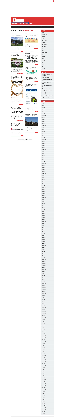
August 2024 (43, 151)
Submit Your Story (34, 26)
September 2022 (44, 197)
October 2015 (43, 363)
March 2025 (43, 137)
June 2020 (43, 251)
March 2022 (43, 209)
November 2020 (44, 241)
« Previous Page (19, 139)
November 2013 (44, 409)
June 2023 (43, 179)
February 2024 (44, 163)
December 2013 (44, 407)
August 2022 (43, 199)
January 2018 (43, 309)
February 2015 (44, 379)
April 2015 (43, 375)
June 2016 (43, 347)
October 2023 (43, 171)
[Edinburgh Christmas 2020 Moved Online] (31, 125)
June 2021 (43, 227)
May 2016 (43, 349)
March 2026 (43, 113)
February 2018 (44, 307)
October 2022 (43, 195)
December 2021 (44, 215)
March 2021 (43, 233)
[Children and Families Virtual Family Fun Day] (31, 42)
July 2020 (43, 249)
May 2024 (43, 157)
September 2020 (44, 245)
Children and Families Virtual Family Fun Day (31, 35)
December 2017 (44, 311)
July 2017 (43, 321)
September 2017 (44, 317)
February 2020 (44, 259)
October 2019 (43, 267)
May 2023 (43, 181)
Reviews (43, 54)
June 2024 (43, 155)
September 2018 (44, 293)
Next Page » (30, 139)
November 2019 (44, 265)
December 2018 (44, 287)
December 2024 (44, 143)
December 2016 (44, 335)
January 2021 (43, 237)
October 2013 (43, 411)
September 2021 (44, 221)
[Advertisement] (32, 10)
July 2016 (43, 345)
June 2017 (43, 323)
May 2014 (43, 397)
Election (43, 38)
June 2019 (43, 275)
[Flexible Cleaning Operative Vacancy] (17, 113)
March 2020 (43, 257)
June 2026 (43, 107)
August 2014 (43, 391)
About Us (16, 26)
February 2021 (44, 235)
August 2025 (43, 127)
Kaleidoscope (43, 42)
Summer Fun (43, 58)
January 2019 (43, 285)
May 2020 (43, 253)
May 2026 (43, 109)
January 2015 (43, 381)
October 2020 (43, 243)
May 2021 (43, 229)
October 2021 (43, 219)
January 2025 (43, 141)
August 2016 (43, 343)
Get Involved (41, 26)
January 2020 (43, 261)
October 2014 (43, 387)
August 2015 (43, 367)
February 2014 (44, 403)
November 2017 (44, 313)
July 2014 (43, 393)
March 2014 (43, 401)
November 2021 (44, 217)
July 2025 (43, 129)
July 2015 (43, 369)
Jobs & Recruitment (20, 120)
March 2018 (43, 305)
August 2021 (43, 223)
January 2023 (43, 189)
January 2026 (43, 117)
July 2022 (43, 201)
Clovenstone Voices (44, 34)
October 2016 (43, 339)
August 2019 (43, 271)
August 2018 (43, 295)
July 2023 (43, 177)
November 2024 (44, 145)
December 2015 (44, 359)
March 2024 (43, 161)
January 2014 (43, 405)
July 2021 (43, 225)
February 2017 (44, 331)
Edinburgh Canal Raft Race (45, 77)
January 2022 (43, 213)
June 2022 (43, 203)
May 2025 (43, 133)
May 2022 (43, 205)
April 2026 (43, 111)
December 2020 (44, 239)
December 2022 (44, 191)
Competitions (43, 36)
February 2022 (44, 211)
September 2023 (44, 173)
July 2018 (43, 297)
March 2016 (43, 353)
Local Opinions (44, 46)
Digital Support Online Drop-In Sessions (29, 52)
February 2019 (44, 283)
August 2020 (43, 247)
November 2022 (44, 193)
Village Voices (43, 62)
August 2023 (43, 175)
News (22, 51)
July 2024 (43, 153)
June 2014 (43, 395)
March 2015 (43, 377)
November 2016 (44, 337)
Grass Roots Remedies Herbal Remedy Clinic (15, 55)
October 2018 (43, 291)
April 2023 (43, 183)
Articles (43, 32)
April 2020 (43, 255)
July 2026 (43, 105)
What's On (21, 73)
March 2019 (43, 281)
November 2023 (44, 169)
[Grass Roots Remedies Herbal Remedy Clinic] (17, 67)
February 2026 (44, 115)
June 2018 (43, 299)
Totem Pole (43, 60)
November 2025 (44, 121)
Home (12, 26)
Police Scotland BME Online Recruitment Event (31, 85)
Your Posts (43, 68)
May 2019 (43, 277)
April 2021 (43, 231)
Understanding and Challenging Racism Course (16, 77)
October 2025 (43, 123)
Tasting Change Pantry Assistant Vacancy (47, 95)
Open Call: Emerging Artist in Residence (47, 97)
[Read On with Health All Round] (31, 75)
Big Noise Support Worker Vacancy (46, 90)
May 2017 (43, 325)
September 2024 (44, 149)
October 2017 (43, 315)
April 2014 (43, 399)
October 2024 (43, 147)
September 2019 (44, 269)
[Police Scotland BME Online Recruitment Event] (31, 105)
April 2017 (43, 327)
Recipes (43, 50)
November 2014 (44, 385)
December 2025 (44, 119)
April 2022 (43, 207)
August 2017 (43, 319)
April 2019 (43, 279)
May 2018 (43, 301)
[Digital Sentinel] (23, 24)
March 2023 (43, 185)
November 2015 (44, 361)
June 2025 (43, 131)
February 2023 (44, 187)
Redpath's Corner (44, 52)
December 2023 (44, 167)
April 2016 (43, 351)
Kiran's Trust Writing (44, 44)
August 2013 (43, 413)
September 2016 (44, 341)
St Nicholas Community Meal (46, 88)
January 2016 (43, 357)
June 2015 (43, 371)
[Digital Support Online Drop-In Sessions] (31, 58)
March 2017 (43, 329)
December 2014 (44, 383)
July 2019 (43, 273)
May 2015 (43, 373)
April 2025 (43, 135)
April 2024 (43, 159)
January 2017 (43, 333)
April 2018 (43, 303)
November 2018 (44, 289)
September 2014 (44, 389)
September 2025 (44, 125)
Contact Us (47, 26)
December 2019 (44, 263)
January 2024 (43, 165)
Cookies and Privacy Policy (24, 26)
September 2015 (44, 365)
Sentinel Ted (43, 56)
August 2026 (43, 103)
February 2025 (44, 139)
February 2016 (44, 355)
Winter (42, 66)
